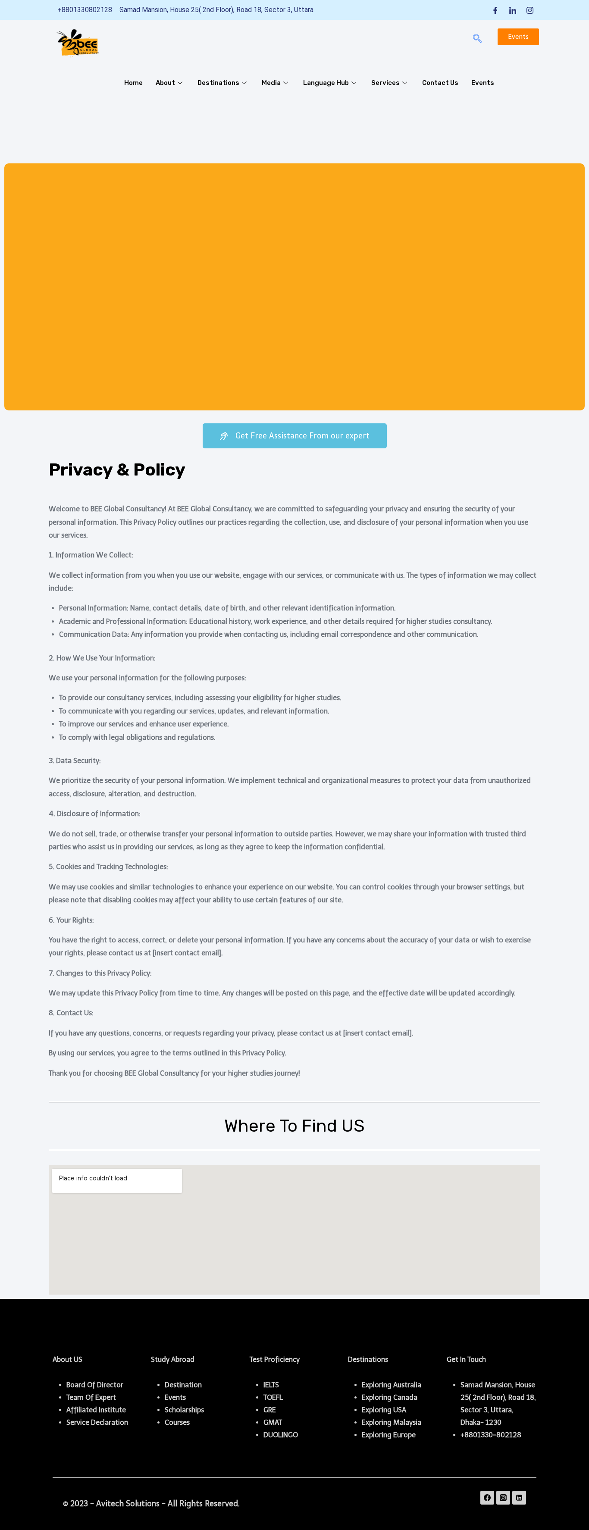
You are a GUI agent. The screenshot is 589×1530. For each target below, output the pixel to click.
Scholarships (184, 1410)
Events (482, 83)
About (165, 83)
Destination (183, 1385)
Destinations (218, 83)
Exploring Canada (389, 1397)
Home (133, 83)
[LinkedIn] (512, 9)
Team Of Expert (91, 1397)
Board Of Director (94, 1385)
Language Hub (326, 83)
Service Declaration (97, 1422)
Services (385, 83)
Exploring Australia (391, 1385)
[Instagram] (529, 9)
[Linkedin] (519, 1498)
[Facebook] (495, 9)
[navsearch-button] (477, 39)
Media (271, 83)
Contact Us (440, 83)
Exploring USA (384, 1410)
